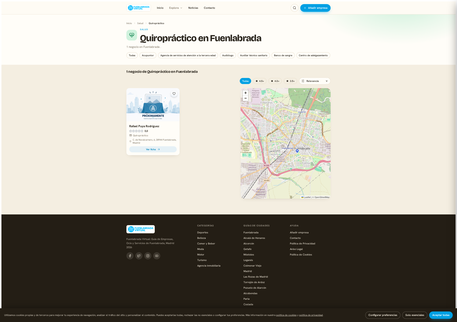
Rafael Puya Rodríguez (144, 126)
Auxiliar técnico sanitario (253, 55)
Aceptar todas (441, 315)
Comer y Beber (206, 243)
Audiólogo (227, 55)
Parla (246, 298)
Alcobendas (250, 293)
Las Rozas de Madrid (255, 276)
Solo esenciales (414, 315)
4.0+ (277, 81)
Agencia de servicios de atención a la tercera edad (188, 55)
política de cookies (286, 315)
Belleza (201, 238)
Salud (140, 23)
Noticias (193, 8)
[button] (297, 151)
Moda (200, 249)
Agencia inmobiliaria (208, 265)
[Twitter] (138, 255)
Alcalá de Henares (254, 238)
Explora (174, 8)
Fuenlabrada (250, 232)
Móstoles (248, 254)
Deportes (202, 232)
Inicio (160, 8)
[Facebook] (130, 255)
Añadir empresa (317, 8)
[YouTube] (156, 255)
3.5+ (292, 81)
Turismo (202, 260)
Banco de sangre (283, 55)
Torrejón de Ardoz (254, 282)
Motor (200, 254)
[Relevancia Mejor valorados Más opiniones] (315, 81)
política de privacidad (311, 315)
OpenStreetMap (322, 197)
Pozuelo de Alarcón (254, 287)
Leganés (248, 260)
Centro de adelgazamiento (313, 55)
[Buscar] (294, 8)
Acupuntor (148, 55)
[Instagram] (147, 255)
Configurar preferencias (382, 315)
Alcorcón (248, 243)
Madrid (247, 271)
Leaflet (307, 197)
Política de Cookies (301, 254)
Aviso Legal (296, 249)
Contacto (209, 8)
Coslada (248, 304)
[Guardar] (174, 93)
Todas (132, 55)
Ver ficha (151, 149)
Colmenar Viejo (252, 265)
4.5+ (261, 81)
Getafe (247, 249)
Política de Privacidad (302, 243)
